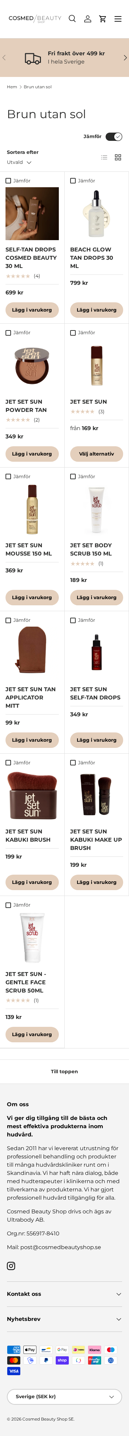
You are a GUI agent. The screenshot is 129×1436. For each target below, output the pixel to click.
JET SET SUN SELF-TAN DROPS (95, 693)
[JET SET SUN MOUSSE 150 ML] (32, 509)
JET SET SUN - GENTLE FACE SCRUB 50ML (26, 982)
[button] (102, 18)
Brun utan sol (38, 87)
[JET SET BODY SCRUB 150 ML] (96, 509)
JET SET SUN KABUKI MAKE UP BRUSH (96, 839)
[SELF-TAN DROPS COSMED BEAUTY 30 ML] (32, 213)
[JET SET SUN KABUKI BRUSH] (32, 795)
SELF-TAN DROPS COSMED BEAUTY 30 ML (31, 257)
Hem (12, 87)
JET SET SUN (88, 402)
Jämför (92, 136)
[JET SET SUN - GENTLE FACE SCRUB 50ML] (32, 938)
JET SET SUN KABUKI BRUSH (28, 835)
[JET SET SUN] (96, 365)
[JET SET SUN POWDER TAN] (32, 365)
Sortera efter (23, 152)
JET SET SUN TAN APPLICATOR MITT (31, 697)
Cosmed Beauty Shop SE (48, 1419)
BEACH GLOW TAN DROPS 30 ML (91, 257)
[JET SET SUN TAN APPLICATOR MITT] (32, 653)
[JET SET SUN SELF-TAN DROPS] (96, 653)
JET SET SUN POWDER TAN (26, 406)
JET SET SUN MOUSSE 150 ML (29, 549)
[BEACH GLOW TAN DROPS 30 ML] (96, 213)
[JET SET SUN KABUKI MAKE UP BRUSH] (96, 795)
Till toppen (64, 1071)
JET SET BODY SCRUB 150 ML (91, 549)
